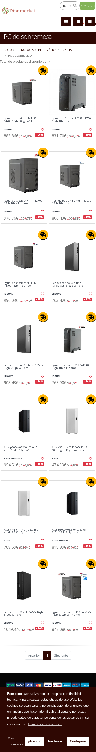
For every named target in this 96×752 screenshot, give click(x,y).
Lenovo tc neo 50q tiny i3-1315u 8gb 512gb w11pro (68, 284)
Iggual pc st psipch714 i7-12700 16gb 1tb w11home (23, 202)
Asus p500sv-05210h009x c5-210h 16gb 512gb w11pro (21, 449)
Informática (47, 50)
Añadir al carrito (25, 145)
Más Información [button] (16, 741)
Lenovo (57, 293)
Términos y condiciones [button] (45, 724)
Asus (55, 458)
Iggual (8, 129)
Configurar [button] (78, 741)
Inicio (8, 50)
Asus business (13, 458)
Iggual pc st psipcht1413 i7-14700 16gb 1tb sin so (20, 284)
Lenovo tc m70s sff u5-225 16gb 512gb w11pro (23, 613)
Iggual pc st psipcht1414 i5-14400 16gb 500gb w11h (20, 120)
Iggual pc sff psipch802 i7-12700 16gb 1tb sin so (71, 120)
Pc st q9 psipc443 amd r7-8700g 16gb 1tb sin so (71, 202)
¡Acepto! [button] (34, 741)
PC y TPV (67, 50)
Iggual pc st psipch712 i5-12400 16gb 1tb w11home (71, 367)
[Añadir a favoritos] (42, 129)
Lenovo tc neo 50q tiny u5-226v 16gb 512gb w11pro (23, 367)
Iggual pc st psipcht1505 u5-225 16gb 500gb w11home (71, 613)
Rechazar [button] (55, 741)
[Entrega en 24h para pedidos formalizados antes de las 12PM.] (43, 70)
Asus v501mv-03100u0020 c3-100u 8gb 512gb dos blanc (70, 449)
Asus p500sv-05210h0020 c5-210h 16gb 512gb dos (69, 531)
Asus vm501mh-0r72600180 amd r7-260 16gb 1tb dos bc (21, 531)
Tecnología (25, 50)
